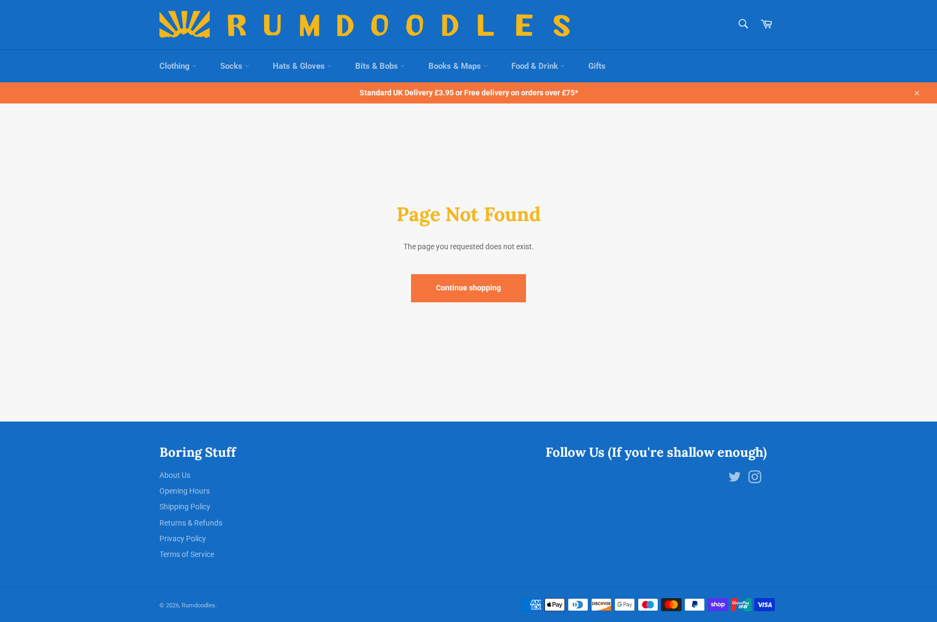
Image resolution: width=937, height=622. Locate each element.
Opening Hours (184, 491)
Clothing (175, 66)
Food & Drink (535, 66)
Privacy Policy (182, 538)
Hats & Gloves (300, 66)
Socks (232, 66)
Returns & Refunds (190, 523)
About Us (174, 475)
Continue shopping (468, 287)
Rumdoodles (198, 605)
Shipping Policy (184, 506)
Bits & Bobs (377, 66)
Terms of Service (186, 554)
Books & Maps (455, 66)
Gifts (597, 66)
